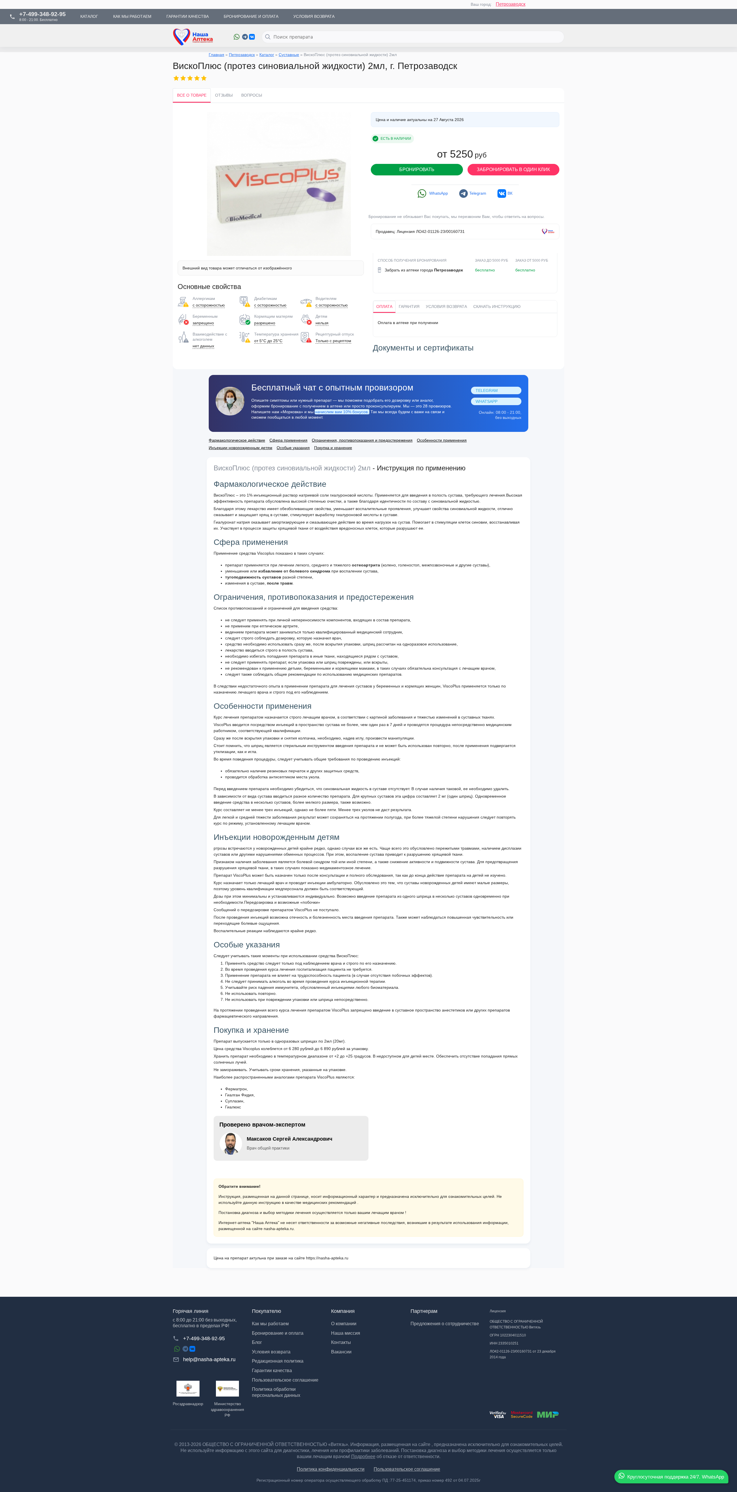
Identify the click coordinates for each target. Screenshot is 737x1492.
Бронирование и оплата (277, 1333)
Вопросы (251, 95)
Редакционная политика (277, 1361)
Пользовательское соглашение (285, 1380)
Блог (257, 1342)
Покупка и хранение (333, 447)
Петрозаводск (510, 4)
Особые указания (293, 447)
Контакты (341, 1342)
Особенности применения (442, 440)
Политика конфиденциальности (330, 1469)
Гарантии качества (272, 1370)
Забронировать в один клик (513, 169)
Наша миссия (345, 1333)
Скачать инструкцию (497, 306)
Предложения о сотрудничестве (445, 1323)
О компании (343, 1323)
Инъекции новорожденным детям (240, 447)
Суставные (289, 54)
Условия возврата (446, 306)
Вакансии (341, 1351)
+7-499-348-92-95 (204, 1338)
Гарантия (409, 306)
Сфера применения (288, 440)
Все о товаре (191, 95)
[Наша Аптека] (199, 37)
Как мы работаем (270, 1323)
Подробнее (363, 1456)
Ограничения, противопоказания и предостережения (362, 440)
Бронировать (416, 169)
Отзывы (224, 95)
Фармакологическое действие (237, 440)
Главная (216, 54)
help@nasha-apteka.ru (209, 1359)
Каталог (266, 54)
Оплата (384, 306)
